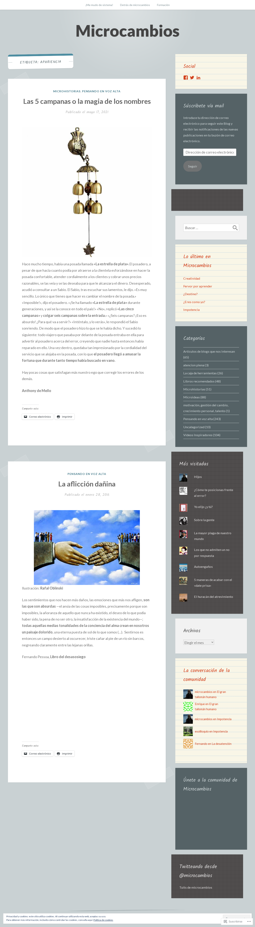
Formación (163, 5)
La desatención (221, 743)
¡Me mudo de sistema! (99, 5)
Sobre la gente (204, 520)
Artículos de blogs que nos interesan (209, 351)
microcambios (204, 692)
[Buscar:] (211, 228)
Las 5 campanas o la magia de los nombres (87, 101)
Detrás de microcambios (135, 5)
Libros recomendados (199, 381)
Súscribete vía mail (203, 106)
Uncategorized (193, 427)
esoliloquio (202, 731)
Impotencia (191, 309)
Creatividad (191, 278)
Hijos (198, 477)
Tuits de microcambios (195, 887)
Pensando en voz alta (101, 91)
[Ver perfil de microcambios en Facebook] (185, 77)
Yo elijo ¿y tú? (203, 507)
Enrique (200, 704)
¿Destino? (190, 294)
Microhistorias (66, 91)
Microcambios (127, 30)
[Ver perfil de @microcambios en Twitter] (192, 77)
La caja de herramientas (200, 373)
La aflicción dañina (87, 484)
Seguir (192, 166)
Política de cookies (103, 919)
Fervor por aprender (197, 286)
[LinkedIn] (198, 77)
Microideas (191, 397)
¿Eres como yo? (194, 302)
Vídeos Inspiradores (197, 435)
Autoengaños (203, 566)
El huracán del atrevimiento (213, 596)
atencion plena (193, 365)
